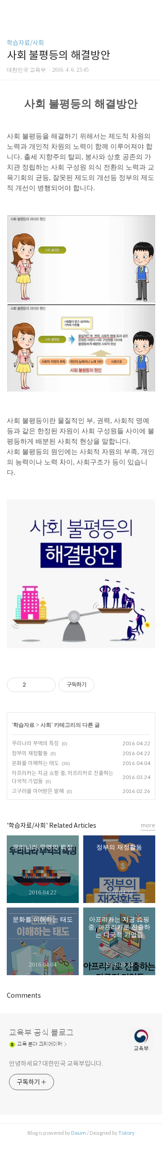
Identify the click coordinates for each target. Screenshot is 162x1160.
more (148, 825)
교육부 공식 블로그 (41, 1033)
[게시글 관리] (45, 685)
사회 (45, 725)
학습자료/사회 (25, 43)
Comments (24, 995)
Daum (78, 1133)
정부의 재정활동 (30, 753)
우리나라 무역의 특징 (35, 743)
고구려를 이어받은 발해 (38, 791)
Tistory (126, 1133)
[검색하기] (151, 10)
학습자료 (24, 725)
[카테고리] (11, 10)
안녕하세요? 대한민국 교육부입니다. (56, 1063)
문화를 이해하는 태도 (35, 763)
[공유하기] (34, 685)
